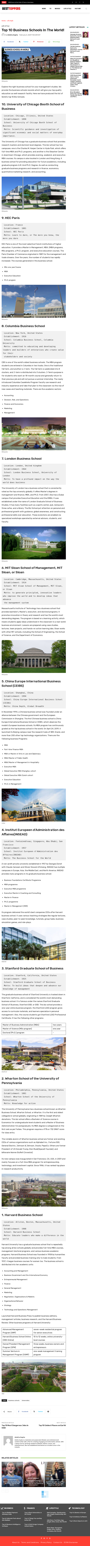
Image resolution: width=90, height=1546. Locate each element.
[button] (86, 9)
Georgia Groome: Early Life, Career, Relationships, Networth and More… (76, 37)
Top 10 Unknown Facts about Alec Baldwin (11, 1519)
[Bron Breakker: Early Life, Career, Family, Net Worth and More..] (85, 92)
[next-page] (6, 1490)
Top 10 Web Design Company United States (33, 1525)
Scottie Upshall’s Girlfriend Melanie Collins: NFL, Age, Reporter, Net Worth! (55, 1483)
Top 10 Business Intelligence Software (11, 1525)
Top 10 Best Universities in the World (33, 1513)
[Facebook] (72, 2)
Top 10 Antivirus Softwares (78, 1517)
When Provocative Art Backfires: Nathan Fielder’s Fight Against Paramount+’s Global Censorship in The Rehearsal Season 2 (76, 64)
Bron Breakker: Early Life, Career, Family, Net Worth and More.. (76, 94)
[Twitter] (83, 2)
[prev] (45, 2)
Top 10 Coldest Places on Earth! (52, 1425)
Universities (25, 1400)
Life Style (10, 21)
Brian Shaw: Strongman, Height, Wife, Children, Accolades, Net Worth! (54, 1529)
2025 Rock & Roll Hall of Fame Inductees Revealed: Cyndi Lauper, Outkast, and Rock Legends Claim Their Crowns (76, 81)
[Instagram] (76, 2)
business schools (13, 1400)
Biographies (12, 1480)
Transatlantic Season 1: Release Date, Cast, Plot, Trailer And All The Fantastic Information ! (33, 1483)
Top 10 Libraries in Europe (77, 1513)
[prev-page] (3, 1490)
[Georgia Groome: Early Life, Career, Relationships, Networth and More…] (85, 35)
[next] (49, 2)
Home (4, 21)
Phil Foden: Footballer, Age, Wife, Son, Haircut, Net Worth (12, 1483)
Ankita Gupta (13, 35)
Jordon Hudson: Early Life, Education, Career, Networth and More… (76, 49)
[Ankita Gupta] (3, 34)
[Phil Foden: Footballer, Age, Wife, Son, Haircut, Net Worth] (12, 1474)
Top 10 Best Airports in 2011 (78, 1521)
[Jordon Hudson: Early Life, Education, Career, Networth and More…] (85, 47)
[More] (48, 1411)
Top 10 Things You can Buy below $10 (33, 1519)
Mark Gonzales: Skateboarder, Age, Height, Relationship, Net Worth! (56, 1514)
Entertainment (33, 1478)
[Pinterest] (79, 2)
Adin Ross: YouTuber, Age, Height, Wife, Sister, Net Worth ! (57, 1522)
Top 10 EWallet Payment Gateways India (10, 1513)
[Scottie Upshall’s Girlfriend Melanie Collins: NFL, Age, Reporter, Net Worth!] (55, 1474)
